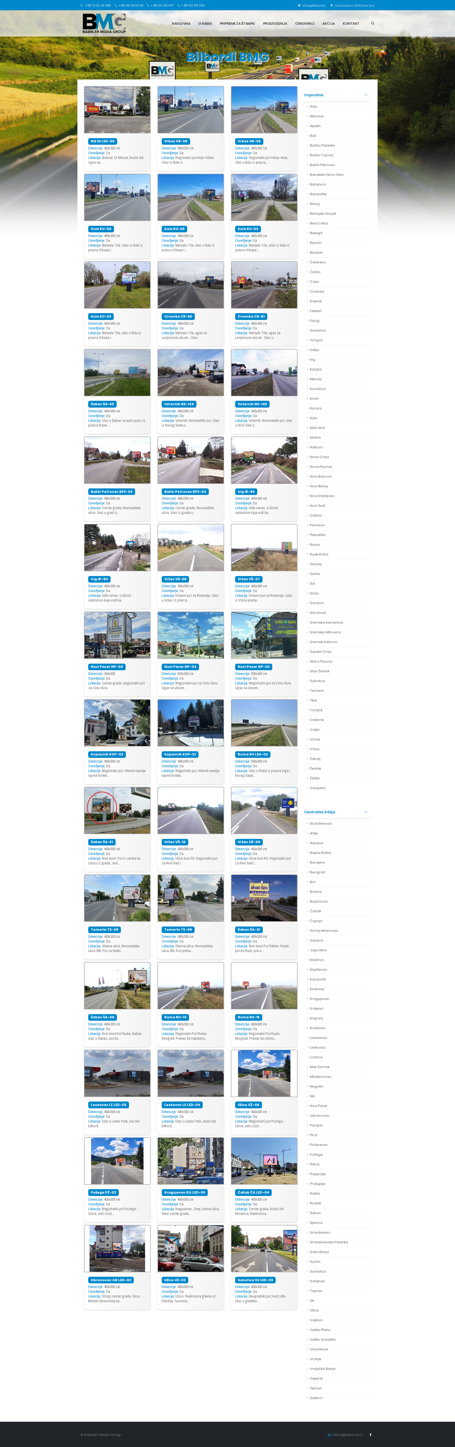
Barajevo (317, 862)
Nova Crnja (319, 457)
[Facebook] (370, 1435)
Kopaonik (318, 979)
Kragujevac (319, 999)
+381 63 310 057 (162, 5)
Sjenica (316, 1222)
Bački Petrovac (322, 165)
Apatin (315, 126)
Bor (313, 882)
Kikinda (316, 379)
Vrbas (315, 739)
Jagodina (318, 950)
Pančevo (317, 525)
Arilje (314, 833)
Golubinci (318, 330)
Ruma (315, 544)
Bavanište (318, 194)
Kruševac (318, 1028)
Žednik (315, 768)
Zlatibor (316, 1398)
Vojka (314, 729)
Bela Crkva (319, 223)
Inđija (314, 350)
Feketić (316, 311)
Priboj (314, 1164)
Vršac (315, 749)
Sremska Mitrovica (325, 632)
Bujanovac (319, 901)
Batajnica (318, 184)
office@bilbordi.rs (313, 5)
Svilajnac (317, 1281)
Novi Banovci (321, 476)
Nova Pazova (321, 466)
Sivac (314, 593)
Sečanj (316, 564)
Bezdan (316, 252)
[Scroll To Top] (445, 1441)
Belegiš (316, 233)
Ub (312, 1300)
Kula (313, 418)
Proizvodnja (275, 23)
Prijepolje (318, 1174)
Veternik (317, 720)
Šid (312, 583)
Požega (316, 1154)
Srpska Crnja (321, 651)
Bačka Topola (321, 155)
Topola (316, 1291)
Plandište (317, 535)
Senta (315, 574)
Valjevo (316, 1320)
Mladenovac (321, 1076)
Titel (313, 700)
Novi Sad (317, 505)
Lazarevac (319, 1037)
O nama (205, 23)
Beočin (316, 243)
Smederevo (320, 1232)
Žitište (315, 778)
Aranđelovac (321, 823)
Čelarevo (318, 262)
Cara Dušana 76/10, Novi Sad (353, 5)
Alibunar (317, 116)
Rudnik (315, 1203)
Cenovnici (304, 23)
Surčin (315, 1261)
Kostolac (317, 989)
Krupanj (316, 1018)
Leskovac (318, 1047)
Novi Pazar (319, 1106)
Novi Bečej (319, 486)
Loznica (316, 1057)
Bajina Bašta (320, 852)
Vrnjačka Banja (322, 1368)
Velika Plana (320, 1330)
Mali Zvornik (319, 1067)
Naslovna (181, 23)
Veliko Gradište (323, 1339)
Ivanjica (316, 940)
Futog (314, 320)
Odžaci (316, 515)
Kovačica (318, 389)
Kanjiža (316, 369)
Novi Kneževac (322, 496)
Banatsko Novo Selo (327, 174)
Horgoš (316, 340)
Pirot (313, 1135)
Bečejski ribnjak (323, 213)
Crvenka (317, 291)
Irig (312, 359)
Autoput (316, 843)
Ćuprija (316, 921)
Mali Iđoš (317, 427)
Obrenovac (320, 1115)
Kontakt (351, 23)
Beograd (317, 872)
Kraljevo (317, 1008)
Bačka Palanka (322, 145)
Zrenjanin (318, 788)
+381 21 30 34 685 (97, 5)
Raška (315, 1193)
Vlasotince (319, 1349)
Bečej (315, 204)
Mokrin (315, 437)
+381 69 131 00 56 (131, 5)
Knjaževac (318, 969)
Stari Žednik (319, 671)
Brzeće (316, 891)
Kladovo (317, 960)
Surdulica (318, 1271)
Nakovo (316, 447)
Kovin (314, 398)
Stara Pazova (321, 661)
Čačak (315, 911)
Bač (313, 135)
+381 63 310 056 (193, 5)
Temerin (317, 690)
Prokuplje (317, 1183)
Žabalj (315, 759)
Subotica (317, 681)
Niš (312, 1096)
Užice (314, 1310)
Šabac (315, 1213)
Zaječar (316, 1378)
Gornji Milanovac (324, 930)
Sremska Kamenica (326, 622)
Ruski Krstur (319, 554)
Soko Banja (319, 1252)
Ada (313, 106)
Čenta (315, 272)
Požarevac (319, 1145)
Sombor (317, 603)
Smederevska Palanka (329, 1242)
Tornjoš (316, 710)
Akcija (328, 23)
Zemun (316, 1388)
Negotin (316, 1086)
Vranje (315, 1359)
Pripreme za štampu (237, 23)
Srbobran (318, 612)
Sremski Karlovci (324, 642)
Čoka (314, 281)
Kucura (316, 408)
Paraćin (316, 1125)
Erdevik (316, 301)
